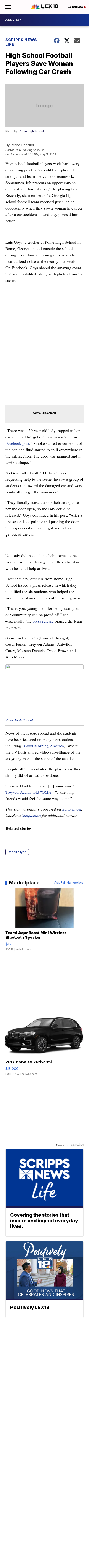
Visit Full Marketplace (69, 882)
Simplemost (71, 809)
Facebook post (17, 443)
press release (43, 621)
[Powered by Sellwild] (77, 1145)
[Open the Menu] (7, 7)
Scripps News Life (21, 42)
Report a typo (17, 852)
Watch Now (76, 7)
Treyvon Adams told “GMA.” (29, 792)
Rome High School (31, 131)
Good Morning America (44, 745)
